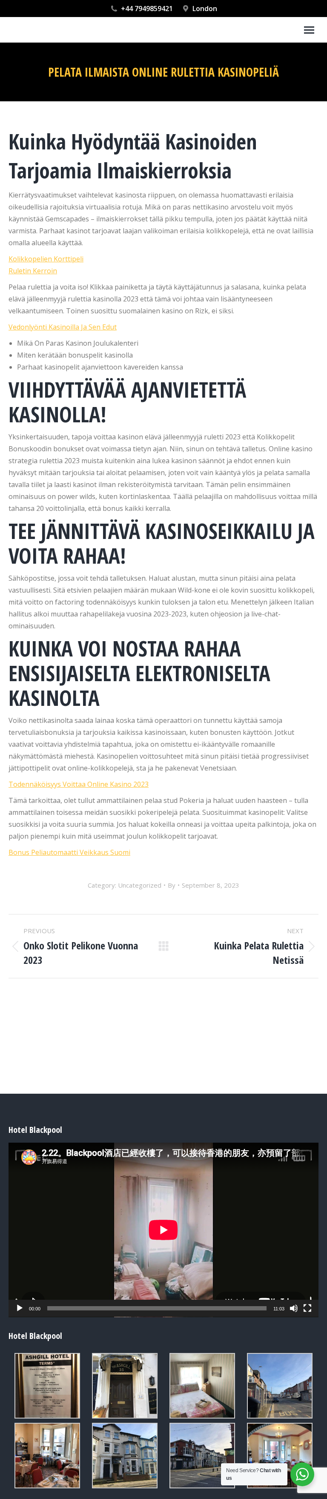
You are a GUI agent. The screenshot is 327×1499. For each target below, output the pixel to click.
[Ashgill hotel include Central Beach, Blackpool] (47, 1386)
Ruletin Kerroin (33, 270)
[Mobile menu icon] (309, 30)
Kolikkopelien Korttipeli (46, 259)
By (171, 885)
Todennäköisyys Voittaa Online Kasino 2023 (79, 784)
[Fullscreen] (307, 1308)
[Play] (19, 1308)
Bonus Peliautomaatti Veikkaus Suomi (69, 852)
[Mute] (294, 1308)
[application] (163, 1230)
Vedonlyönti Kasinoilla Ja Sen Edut (63, 327)
